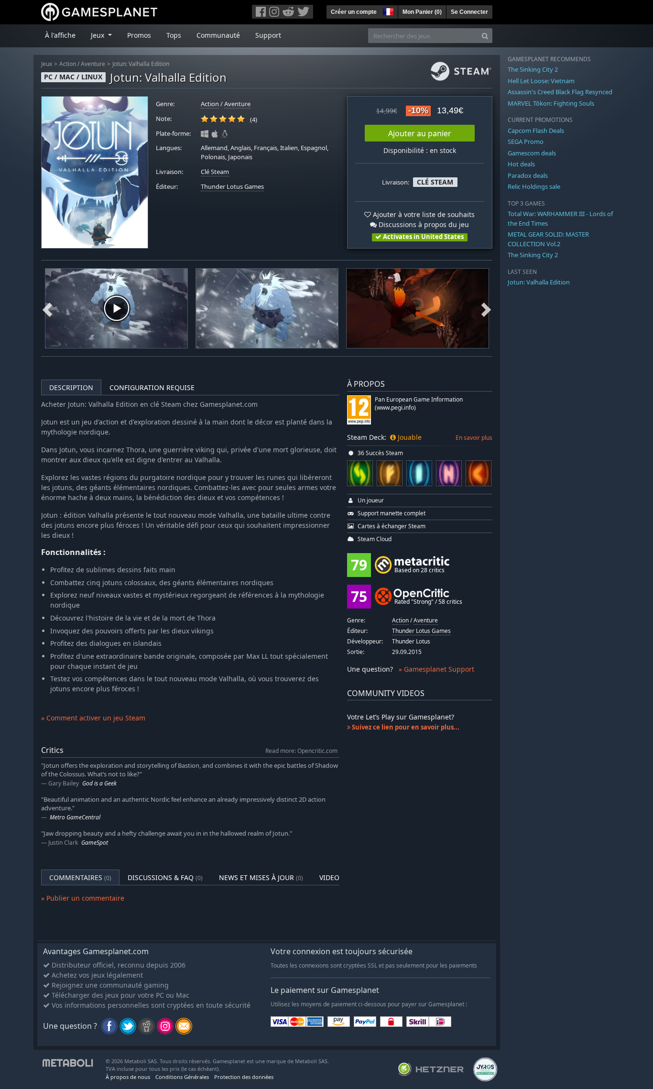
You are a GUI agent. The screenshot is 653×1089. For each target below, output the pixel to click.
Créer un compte (354, 12)
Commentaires (80, 877)
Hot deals (521, 164)
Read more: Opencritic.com (301, 750)
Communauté (218, 35)
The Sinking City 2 (533, 69)
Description (71, 387)
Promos (139, 35)
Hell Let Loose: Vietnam (541, 80)
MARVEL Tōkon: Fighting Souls (551, 103)
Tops (173, 35)
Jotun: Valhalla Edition (140, 63)
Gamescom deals (532, 153)
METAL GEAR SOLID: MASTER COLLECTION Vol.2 (548, 239)
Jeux (46, 63)
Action (67, 63)
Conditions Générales (182, 1076)
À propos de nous (128, 1076)
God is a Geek (99, 783)
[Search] (485, 35)
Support (268, 35)
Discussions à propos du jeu (423, 224)
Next (486, 308)
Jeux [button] (98, 35)
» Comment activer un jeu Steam (93, 717)
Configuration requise (152, 387)
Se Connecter (469, 12)
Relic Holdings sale (534, 186)
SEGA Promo (526, 141)
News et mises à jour (261, 877)
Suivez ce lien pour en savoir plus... (404, 727)
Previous (47, 308)
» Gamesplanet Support (436, 669)
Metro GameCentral (75, 817)
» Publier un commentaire (82, 898)
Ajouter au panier (419, 133)
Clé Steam (215, 172)
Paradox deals (528, 175)
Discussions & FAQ (165, 877)
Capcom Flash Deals (536, 130)
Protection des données (243, 1076)
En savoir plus (474, 437)
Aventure (93, 63)
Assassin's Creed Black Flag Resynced (560, 91)
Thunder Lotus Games (232, 187)
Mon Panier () (422, 12)
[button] (387, 10)
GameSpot (94, 842)
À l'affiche (60, 35)
